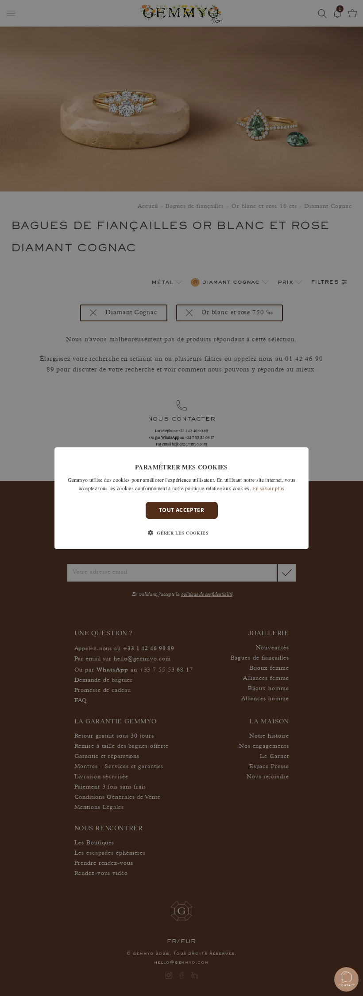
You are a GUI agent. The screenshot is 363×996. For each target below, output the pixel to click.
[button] (181, 533)
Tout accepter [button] (181, 510)
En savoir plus (268, 488)
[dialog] (181, 498)
